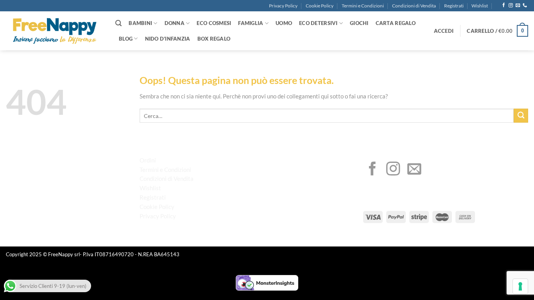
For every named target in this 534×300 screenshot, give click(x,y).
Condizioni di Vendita (414, 6)
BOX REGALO (214, 39)
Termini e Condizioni (363, 6)
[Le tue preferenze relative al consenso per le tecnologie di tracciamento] (520, 286)
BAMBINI (140, 23)
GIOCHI (359, 23)
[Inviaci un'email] (518, 5)
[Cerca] (118, 23)
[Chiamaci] (525, 5)
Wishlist (479, 6)
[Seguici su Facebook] (504, 5)
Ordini (148, 160)
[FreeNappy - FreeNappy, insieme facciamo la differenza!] (55, 31)
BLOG (126, 39)
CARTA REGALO (396, 23)
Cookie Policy (319, 6)
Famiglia (250, 23)
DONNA (175, 23)
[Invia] (521, 116)
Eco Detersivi (318, 23)
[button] (444, 31)
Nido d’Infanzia (167, 39)
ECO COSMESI (214, 23)
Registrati (454, 6)
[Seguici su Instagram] (511, 5)
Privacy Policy (283, 6)
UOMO (284, 23)
